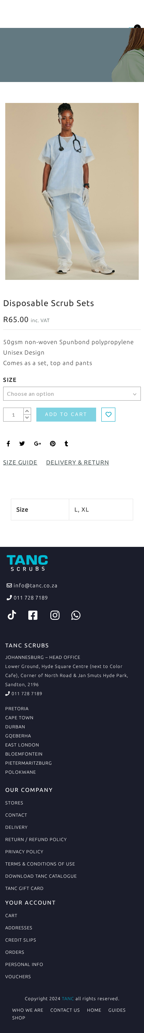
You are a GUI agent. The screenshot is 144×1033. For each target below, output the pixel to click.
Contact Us (65, 1010)
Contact (16, 814)
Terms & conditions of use (40, 863)
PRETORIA (17, 708)
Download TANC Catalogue (41, 876)
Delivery (16, 827)
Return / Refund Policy (36, 839)
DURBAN (15, 726)
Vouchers (18, 976)
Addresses (19, 927)
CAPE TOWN (19, 717)
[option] (72, 191)
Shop (19, 1017)
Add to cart (66, 414)
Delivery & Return (77, 462)
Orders (14, 952)
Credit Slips (20, 939)
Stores (14, 802)
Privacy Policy (24, 851)
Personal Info (24, 964)
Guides (117, 1010)
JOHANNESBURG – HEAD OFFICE (42, 657)
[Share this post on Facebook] (8, 443)
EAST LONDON (22, 744)
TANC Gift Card (24, 888)
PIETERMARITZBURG (28, 762)
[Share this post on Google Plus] (37, 443)
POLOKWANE (20, 772)
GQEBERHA (18, 735)
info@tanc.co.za (35, 585)
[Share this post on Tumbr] (67, 443)
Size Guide (20, 462)
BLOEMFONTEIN (24, 753)
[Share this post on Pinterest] (53, 443)
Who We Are (27, 1010)
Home (94, 1010)
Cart (11, 915)
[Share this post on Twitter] (22, 443)
